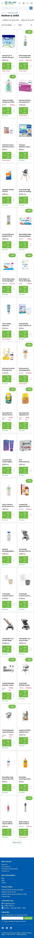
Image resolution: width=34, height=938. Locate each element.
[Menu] (2, 3)
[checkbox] (2, 921)
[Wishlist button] (13, 65)
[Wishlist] (27, 3)
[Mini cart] (31, 3)
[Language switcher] (24, 3)
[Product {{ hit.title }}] (9, 41)
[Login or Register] (20, 3)
